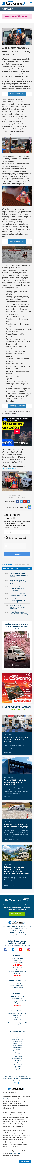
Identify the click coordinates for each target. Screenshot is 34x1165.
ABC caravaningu (17, 1043)
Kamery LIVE (17, 1019)
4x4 (17, 1062)
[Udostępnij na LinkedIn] (28, 501)
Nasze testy (17, 1060)
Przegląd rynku (17, 1051)
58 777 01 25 (18, 930)
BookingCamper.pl (17, 1004)
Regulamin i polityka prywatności (17, 971)
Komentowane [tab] (22, 564)
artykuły (7, 9)
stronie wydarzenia (9, 468)
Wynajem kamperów (17, 1047)
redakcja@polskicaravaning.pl (19, 934)
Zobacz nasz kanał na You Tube (17, 1021)
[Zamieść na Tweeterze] (21, 501)
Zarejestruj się (17, 960)
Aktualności (17, 1034)
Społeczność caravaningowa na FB (17, 1023)
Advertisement (17, 966)
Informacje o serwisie (17, 962)
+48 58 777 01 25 (19, 932)
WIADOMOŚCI (14, 495)
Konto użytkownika (17, 958)
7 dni (16, 568)
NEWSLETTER (13, 899)
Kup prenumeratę (17, 983)
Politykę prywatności (10, 1099)
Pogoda (17, 1017)
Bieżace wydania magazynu (17, 985)
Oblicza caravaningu (17, 1045)
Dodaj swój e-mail (17, 914)
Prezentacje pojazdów (17, 1053)
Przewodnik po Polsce (17, 1039)
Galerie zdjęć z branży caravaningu (17, 1013)
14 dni (23, 568)
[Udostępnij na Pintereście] (25, 501)
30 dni (29, 568)
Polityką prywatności (17, 1153)
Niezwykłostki (17, 1066)
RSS (17, 969)
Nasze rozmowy (17, 1064)
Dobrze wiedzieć (17, 1056)
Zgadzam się (25, 1161)
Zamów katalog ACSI (17, 987)
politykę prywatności (20, 538)
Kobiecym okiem (17, 1041)
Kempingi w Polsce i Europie (17, 996)
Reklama (17, 964)
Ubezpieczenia (17, 975)
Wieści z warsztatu (17, 1058)
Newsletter (17, 973)
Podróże (17, 1049)
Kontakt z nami (17, 968)
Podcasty (17, 1068)
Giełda (17, 1025)
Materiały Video (17, 1015)
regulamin (11, 538)
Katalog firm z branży (17, 1002)
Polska (17, 1036)
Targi (17, 1070)
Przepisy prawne (17, 1054)
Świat (17, 1038)
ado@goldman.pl (19, 936)
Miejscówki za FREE (17, 998)
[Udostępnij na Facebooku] (17, 501)
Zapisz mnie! (17, 554)
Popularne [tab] (7, 564)
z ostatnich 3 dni (8, 568)
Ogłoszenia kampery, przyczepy (17, 1000)
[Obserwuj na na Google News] (29, 507)
